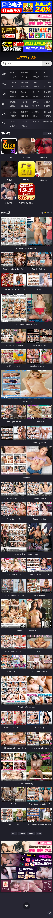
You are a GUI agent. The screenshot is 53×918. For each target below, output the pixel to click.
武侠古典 (47, 112)
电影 (4, 94)
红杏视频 (13, 126)
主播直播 (35, 86)
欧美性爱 (47, 92)
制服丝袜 (13, 96)
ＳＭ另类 (47, 86)
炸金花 (24, 77)
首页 (14, 833)
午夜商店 (24, 121)
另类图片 (47, 106)
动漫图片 (47, 102)
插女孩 (13, 121)
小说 (4, 113)
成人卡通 (35, 92)
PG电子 (13, 72)
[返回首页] (49, 913)
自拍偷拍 (24, 82)
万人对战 (35, 72)
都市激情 (13, 112)
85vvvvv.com (26, 57)
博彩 (4, 74)
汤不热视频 (47, 121)
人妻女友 (35, 112)
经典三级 (24, 96)
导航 (4, 123)
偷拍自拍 (24, 92)
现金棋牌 (35, 77)
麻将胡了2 (13, 77)
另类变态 (47, 96)
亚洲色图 (24, 102)
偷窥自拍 (13, 102)
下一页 (30, 833)
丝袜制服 (24, 86)
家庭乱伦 (24, 112)
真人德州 (24, 72)
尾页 (39, 833)
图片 (4, 103)
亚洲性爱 (13, 92)
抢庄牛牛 (47, 77)
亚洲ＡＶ (13, 82)
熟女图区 (35, 106)
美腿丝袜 (13, 106)
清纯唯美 (24, 106)
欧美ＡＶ (35, 82)
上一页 (22, 833)
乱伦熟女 (35, 96)
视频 (4, 84)
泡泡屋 (24, 126)
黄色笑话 (35, 116)
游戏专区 (47, 72)
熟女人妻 (13, 86)
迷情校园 (13, 116)
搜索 (47, 63)
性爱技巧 (47, 116)
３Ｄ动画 (47, 82)
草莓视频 (35, 121)
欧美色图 (35, 102)
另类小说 (24, 116)
